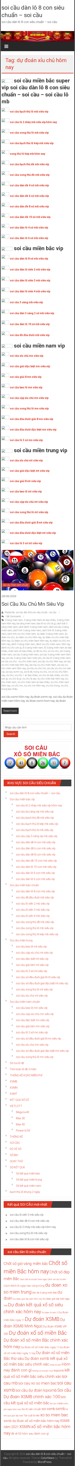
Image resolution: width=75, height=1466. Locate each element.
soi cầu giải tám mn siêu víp (32, 1026)
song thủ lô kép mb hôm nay (27, 153)
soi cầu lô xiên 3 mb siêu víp (33, 909)
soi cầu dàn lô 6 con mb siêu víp (35, 879)
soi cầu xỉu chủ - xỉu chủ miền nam (19, 661)
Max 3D (20, 1118)
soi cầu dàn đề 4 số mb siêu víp (29, 185)
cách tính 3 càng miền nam (27, 630)
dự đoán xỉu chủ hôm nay (28, 637)
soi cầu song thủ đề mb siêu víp (29, 174)
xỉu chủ (10, 675)
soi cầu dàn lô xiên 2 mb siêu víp (30, 269)
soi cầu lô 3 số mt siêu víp (26, 543)
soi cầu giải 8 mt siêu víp (25, 481)
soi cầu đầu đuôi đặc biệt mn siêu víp (33, 429)
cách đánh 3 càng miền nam (33, 627)
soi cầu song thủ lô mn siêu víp (29, 408)
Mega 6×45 (22, 1112)
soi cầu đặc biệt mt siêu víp (32, 958)
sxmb (60, 1408)
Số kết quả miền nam (28, 1185)
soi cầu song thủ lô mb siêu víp (29, 132)
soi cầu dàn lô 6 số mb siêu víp (29, 238)
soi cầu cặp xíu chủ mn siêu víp (35, 1014)
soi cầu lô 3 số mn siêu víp (26, 440)
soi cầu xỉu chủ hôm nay (50, 661)
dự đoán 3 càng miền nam (50, 634)
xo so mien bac (54, 1414)
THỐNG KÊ (16, 1136)
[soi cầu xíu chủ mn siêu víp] (38, 569)
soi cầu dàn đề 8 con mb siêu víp (35, 854)
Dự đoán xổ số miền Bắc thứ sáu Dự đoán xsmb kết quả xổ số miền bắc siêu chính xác (36, 1358)
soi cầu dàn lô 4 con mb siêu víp (35, 872)
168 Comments (13, 616)
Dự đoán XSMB (42, 1319)
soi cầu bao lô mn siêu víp (26, 387)
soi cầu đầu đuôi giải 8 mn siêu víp (31, 419)
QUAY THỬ (16, 1161)
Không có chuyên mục (42, 1371)
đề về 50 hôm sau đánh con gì (30, 1433)
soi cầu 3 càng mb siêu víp (26, 302)
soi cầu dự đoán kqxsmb (36, 1390)
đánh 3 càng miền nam (23, 644)
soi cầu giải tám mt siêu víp (32, 964)
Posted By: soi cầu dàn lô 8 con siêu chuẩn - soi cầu (30, 612)
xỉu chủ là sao (29, 678)
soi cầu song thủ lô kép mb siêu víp (37, 934)
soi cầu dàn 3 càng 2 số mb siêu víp (32, 313)
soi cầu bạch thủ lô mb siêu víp (29, 111)
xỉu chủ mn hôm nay (34, 685)
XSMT (13, 1093)
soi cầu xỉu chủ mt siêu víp (26, 460)
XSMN (14, 1087)
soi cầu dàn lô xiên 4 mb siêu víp (30, 291)
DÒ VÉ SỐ (15, 1148)
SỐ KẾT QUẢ (17, 1167)
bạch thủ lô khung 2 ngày (25, 1191)
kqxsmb (59, 1370)
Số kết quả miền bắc (28, 1173)
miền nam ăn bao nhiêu (20, 651)
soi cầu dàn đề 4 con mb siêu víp (35, 842)
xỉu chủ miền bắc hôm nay (50, 678)
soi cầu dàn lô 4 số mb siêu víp (29, 227)
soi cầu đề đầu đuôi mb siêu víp (29, 335)
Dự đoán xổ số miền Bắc (38, 1333)
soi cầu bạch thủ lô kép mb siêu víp (31, 143)
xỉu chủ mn (17, 685)
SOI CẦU (15, 1142)
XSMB (13, 1081)
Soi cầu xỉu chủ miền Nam (42, 665)
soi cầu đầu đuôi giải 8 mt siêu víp (31, 522)
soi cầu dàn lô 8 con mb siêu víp (35, 891)
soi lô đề (28, 672)
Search (11, 733)
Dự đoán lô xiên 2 (50, 1312)
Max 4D (20, 1124)
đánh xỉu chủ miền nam (48, 644)
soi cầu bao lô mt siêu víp (26, 491)
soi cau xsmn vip (14, 672)
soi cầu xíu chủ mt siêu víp (32, 995)
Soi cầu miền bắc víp (22, 799)
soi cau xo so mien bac (37, 1383)
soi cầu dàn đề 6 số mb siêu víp (29, 195)
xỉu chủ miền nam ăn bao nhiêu (33, 682)
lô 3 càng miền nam (33, 647)
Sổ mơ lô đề (17, 1063)
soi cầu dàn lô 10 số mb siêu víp (30, 324)
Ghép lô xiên (55, 1365)
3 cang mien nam (14, 620)
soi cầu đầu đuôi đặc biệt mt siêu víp (33, 532)
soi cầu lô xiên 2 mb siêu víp (33, 903)
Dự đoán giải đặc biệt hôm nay (27, 1299)
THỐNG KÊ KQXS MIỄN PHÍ (26, 1075)
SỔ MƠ (14, 1155)
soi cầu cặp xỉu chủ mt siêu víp (29, 501)
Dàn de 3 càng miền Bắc (44, 1292)
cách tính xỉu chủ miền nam (21, 634)
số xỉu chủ (53, 651)
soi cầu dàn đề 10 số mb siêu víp (30, 217)
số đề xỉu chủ (40, 651)
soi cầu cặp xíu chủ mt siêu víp (34, 952)
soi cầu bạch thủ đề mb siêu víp (29, 164)
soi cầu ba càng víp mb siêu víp (35, 811)
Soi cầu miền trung (21, 940)
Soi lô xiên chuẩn (31, 1409)
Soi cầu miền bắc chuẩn (24, 885)
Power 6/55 (23, 1130)
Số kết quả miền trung (29, 1179)
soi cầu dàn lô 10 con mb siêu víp (36, 866)
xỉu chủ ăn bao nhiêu (49, 675)
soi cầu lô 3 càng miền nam (56, 658)
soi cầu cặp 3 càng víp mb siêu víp (36, 836)
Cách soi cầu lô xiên (57, 1279)
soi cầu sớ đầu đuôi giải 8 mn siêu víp (38, 1038)
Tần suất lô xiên (32, 1415)
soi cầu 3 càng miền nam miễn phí (23, 658)
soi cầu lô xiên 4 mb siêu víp (33, 915)
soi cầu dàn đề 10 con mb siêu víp (36, 860)
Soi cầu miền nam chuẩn (15, 585)
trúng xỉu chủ (40, 672)
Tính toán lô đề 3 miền (23, 1069)
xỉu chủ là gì (15, 678)
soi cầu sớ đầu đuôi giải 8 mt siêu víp (38, 977)
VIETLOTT (16, 1106)
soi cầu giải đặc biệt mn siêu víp (30, 366)
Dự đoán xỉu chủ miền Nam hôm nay (29, 640)
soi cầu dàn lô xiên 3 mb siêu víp (30, 280)
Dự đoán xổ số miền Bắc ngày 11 (40, 1347)
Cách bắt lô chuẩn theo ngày (33, 1279)
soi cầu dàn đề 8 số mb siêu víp (29, 206)
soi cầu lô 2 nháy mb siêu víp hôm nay (33, 122)
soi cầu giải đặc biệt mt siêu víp (29, 470)
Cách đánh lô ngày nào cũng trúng (24, 1285)
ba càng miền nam (26, 623)
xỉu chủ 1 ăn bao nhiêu (26, 675)
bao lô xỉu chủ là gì (46, 623)
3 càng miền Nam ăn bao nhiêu (40, 620)
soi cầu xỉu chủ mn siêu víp (26, 355)
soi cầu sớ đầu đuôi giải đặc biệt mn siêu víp (42, 1050)
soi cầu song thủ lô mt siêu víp (29, 512)
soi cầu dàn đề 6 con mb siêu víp (35, 848)
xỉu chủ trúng (53, 685)
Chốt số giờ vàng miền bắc (26, 1263)
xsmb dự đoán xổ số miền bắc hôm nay (31, 1421)
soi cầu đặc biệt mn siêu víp (32, 1020)
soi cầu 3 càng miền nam (26, 654)
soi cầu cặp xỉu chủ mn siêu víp (29, 397)
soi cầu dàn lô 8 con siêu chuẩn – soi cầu (35, 793)
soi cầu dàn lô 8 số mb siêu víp (29, 258)
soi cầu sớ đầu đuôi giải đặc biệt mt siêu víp (42, 983)
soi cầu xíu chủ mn (36, 668)
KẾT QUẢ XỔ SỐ (19, 1099)
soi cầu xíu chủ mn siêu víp (33, 604)
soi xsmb (48, 1409)
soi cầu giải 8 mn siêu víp (25, 376)
